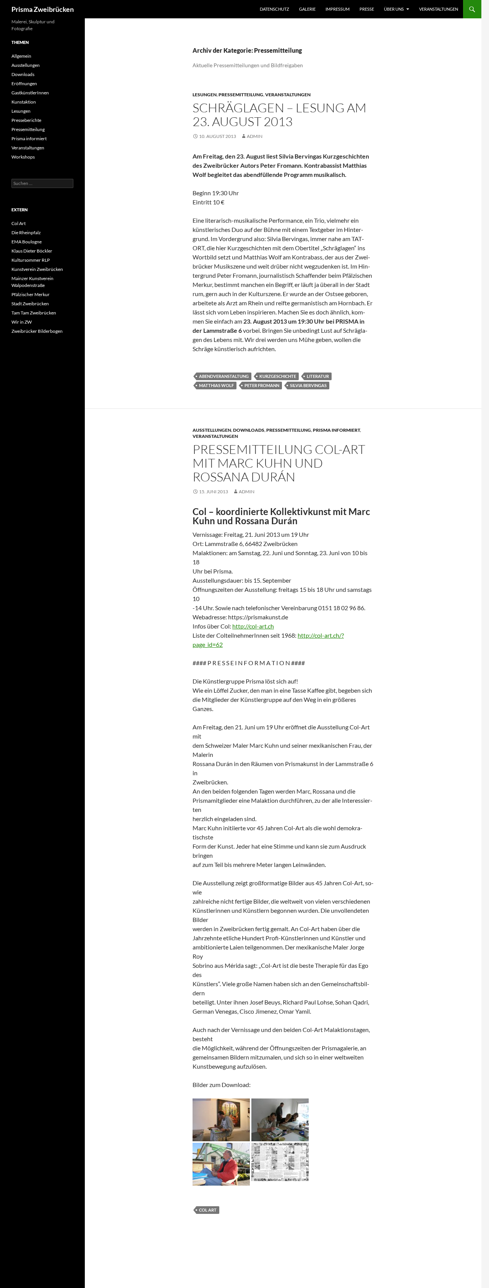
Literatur (318, 376)
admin (254, 136)
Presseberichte (26, 120)
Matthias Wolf (216, 385)
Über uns (394, 8)
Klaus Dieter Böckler (31, 251)
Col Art (208, 1209)
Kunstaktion (23, 102)
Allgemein (21, 56)
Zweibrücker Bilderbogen (37, 331)
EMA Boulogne (26, 242)
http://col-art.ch (253, 626)
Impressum (337, 8)
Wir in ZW (21, 322)
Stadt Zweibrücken (30, 303)
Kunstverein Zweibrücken (37, 269)
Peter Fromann (261, 385)
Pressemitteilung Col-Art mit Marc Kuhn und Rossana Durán (279, 462)
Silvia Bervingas (308, 385)
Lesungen (205, 94)
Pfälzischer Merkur (30, 294)
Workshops (23, 157)
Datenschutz (274, 8)
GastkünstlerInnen (30, 93)
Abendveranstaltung (224, 376)
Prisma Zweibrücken (42, 9)
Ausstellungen (212, 430)
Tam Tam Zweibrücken (33, 313)
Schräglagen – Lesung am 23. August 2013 (279, 114)
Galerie (307, 8)
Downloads (248, 430)
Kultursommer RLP (30, 260)
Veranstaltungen (438, 8)
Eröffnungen (24, 83)
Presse (366, 8)
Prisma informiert (336, 430)
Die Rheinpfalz (26, 232)
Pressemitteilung (241, 94)
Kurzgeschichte (277, 376)
